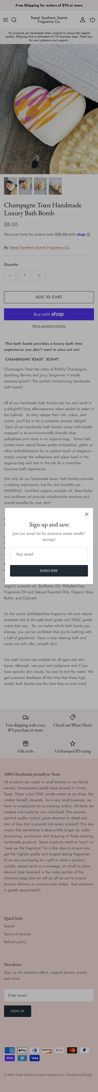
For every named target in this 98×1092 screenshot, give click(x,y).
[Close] (86, 514)
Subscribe (49, 570)
